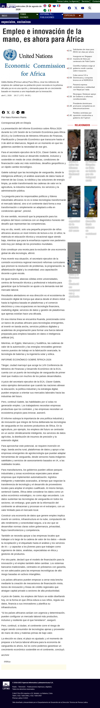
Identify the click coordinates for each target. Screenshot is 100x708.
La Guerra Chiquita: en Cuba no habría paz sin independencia (91, 171)
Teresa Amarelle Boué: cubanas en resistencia (91, 227)
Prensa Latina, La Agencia (67, 1)
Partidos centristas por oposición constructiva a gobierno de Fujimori (83, 115)
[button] (90, 8)
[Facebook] (69, 8)
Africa (7, 662)
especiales (8, 22)
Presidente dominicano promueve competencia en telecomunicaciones (84, 105)
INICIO (4, 15)
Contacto (96, 1)
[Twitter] (76, 8)
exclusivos (24, 22)
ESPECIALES (69, 15)
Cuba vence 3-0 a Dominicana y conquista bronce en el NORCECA (83, 77)
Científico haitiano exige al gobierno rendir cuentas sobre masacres (84, 68)
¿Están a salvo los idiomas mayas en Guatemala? (74, 169)
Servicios (85, 1)
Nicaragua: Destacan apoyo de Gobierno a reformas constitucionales (84, 96)
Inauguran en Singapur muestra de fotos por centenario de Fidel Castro (84, 58)
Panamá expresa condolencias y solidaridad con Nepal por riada (84, 87)
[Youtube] (83, 8)
